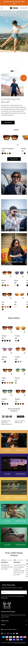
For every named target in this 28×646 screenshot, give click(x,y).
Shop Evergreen (21, 544)
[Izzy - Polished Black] (10, 307)
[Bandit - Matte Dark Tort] (25, 153)
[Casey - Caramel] (7, 383)
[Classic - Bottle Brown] (10, 341)
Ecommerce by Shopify (19, 642)
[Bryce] (7, 273)
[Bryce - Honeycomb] (5, 285)
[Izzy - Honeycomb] (3, 307)
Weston (4, 357)
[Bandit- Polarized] (10, 137)
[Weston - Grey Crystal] (3, 362)
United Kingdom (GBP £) (9, 629)
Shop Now (14, 66)
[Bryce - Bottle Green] (3, 285)
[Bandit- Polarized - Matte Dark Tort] (10, 153)
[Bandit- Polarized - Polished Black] (3, 153)
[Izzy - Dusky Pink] (8, 307)
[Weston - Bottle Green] (21, 404)
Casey (4, 378)
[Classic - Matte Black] (7, 341)
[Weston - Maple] (23, 404)
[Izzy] (7, 294)
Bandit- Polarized (7, 148)
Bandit (23, 148)
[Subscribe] (25, 592)
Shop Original (21, 450)
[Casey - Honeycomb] (5, 383)
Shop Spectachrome (20, 497)
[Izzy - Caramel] (5, 307)
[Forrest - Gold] (21, 362)
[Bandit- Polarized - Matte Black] (5, 153)
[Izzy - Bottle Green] (3, 309)
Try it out (7, 450)
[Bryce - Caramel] (8, 285)
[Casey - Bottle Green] (12, 383)
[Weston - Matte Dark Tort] (18, 404)
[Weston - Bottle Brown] (7, 404)
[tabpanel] (14, 363)
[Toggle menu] (1, 7)
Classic (4, 336)
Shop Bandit (8, 122)
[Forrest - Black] (18, 341)
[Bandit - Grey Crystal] (22, 153)
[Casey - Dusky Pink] (10, 383)
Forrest (17, 336)
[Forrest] (20, 328)
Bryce (4, 280)
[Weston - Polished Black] (3, 404)
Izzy (3, 302)
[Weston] (7, 349)
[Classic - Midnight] (5, 341)
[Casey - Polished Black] (3, 383)
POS (9, 642)
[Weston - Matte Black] (5, 362)
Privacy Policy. (4, 597)
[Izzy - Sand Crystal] (15, 307)
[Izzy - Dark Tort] (18, 307)
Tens (6, 642)
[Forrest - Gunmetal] (16, 341)
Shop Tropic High (20, 521)
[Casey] (7, 370)
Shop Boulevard (20, 473)
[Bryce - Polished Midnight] (18, 285)
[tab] (14, 318)
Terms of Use (20, 596)
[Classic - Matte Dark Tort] (3, 341)
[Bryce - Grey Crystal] (15, 285)
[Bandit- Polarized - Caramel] (7, 153)
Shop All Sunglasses (14, 408)
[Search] (21, 7)
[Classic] (7, 328)
